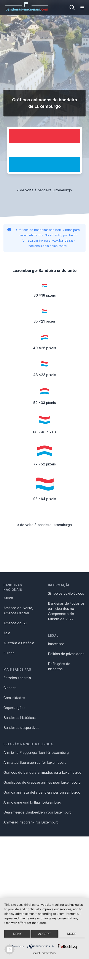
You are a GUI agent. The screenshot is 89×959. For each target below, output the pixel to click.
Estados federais (17, 678)
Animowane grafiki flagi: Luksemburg (32, 802)
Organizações (14, 708)
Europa (8, 653)
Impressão (56, 644)
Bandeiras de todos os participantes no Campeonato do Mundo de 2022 (66, 611)
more (71, 934)
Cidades (9, 688)
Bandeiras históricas (19, 717)
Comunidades (14, 698)
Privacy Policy (49, 953)
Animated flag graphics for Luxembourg (35, 762)
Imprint (36, 953)
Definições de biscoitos (59, 666)
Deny (17, 934)
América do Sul (15, 623)
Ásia (6, 633)
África (8, 598)
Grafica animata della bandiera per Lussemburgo (41, 792)
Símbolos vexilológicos (66, 593)
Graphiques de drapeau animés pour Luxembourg (42, 782)
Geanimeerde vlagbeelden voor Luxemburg (37, 812)
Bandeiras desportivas (21, 727)
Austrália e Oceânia (18, 643)
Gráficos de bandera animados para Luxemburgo (42, 772)
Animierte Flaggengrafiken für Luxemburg (36, 752)
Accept (44, 934)
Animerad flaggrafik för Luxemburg (31, 822)
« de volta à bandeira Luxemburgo (44, 190)
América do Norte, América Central (18, 610)
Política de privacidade (66, 654)
